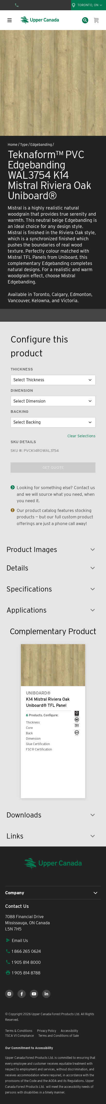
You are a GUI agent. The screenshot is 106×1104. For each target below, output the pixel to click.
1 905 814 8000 (26, 962)
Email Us (20, 940)
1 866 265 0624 (26, 951)
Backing (19, 411)
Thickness (22, 369)
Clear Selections (81, 436)
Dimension (22, 390)
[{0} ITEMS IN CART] (96, 20)
